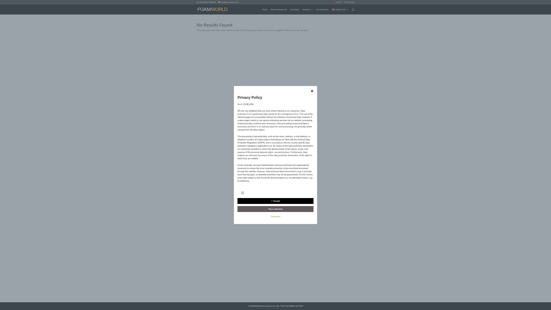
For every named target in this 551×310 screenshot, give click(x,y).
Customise (275, 216)
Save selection (275, 209)
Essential (250, 193)
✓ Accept (275, 201)
